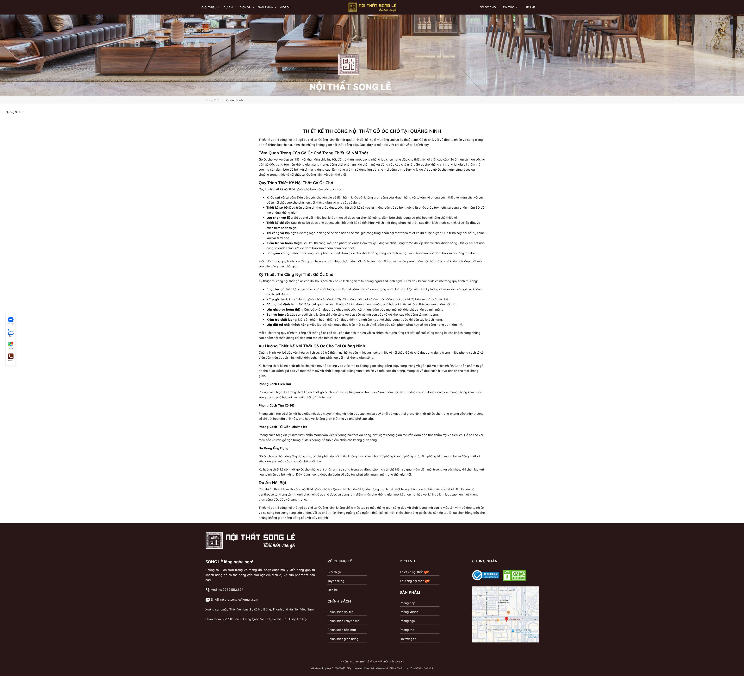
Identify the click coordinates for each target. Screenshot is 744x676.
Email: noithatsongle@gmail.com (234, 599)
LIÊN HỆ (530, 7)
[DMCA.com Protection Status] (515, 575)
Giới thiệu (334, 572)
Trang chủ (212, 100)
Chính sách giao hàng (342, 639)
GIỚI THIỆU (209, 7)
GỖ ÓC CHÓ (488, 7)
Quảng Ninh (13, 112)
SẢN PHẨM (266, 7)
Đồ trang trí (408, 639)
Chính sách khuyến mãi (343, 621)
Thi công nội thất (412, 581)
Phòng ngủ (407, 621)
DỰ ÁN (228, 7)
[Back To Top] (733, 665)
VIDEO (284, 7)
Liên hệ (332, 590)
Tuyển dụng (335, 581)
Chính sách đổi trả (340, 612)
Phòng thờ (407, 630)
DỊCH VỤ (245, 7)
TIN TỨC (509, 7)
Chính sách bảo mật (341, 630)
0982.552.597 (233, 589)
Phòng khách (409, 612)
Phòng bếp (407, 603)
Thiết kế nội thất (412, 572)
